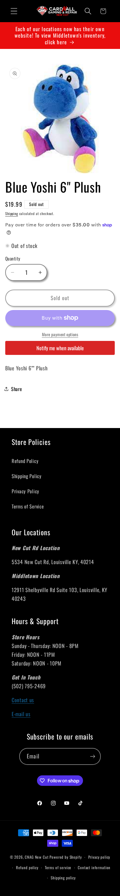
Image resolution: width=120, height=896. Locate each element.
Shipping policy (63, 878)
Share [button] (16, 388)
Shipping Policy (27, 476)
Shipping (11, 213)
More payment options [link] (60, 334)
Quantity (12, 258)
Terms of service (58, 867)
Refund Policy (25, 460)
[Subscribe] (92, 756)
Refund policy (27, 867)
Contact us (23, 700)
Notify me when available (60, 348)
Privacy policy (99, 857)
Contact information (94, 867)
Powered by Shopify (66, 857)
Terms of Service (28, 506)
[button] (14, 11)
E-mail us (21, 714)
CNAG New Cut (36, 857)
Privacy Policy (25, 491)
